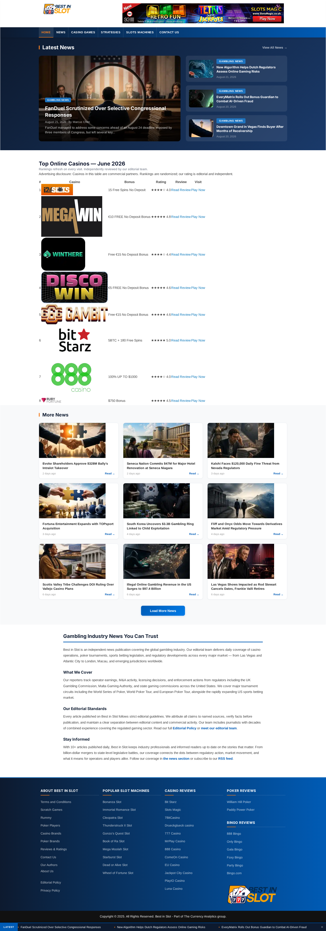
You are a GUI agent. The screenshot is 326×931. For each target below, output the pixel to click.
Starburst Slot (112, 857)
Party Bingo (235, 865)
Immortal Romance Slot (119, 809)
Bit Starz (171, 801)
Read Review (181, 190)
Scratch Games (51, 809)
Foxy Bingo (235, 857)
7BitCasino (172, 817)
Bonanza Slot (112, 801)
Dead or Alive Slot (115, 865)
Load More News (163, 611)
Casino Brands (51, 833)
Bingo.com (234, 873)
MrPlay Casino (175, 841)
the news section (176, 758)
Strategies (110, 32)
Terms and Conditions (56, 801)
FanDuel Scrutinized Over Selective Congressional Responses (59, 927)
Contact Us (169, 32)
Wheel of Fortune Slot (118, 873)
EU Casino (172, 865)
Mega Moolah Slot (115, 849)
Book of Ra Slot (113, 841)
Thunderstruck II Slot (117, 825)
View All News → (274, 47)
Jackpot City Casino (178, 873)
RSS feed (225, 758)
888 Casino (173, 849)
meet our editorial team (219, 728)
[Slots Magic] (203, 13)
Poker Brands (50, 841)
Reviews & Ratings (54, 849)
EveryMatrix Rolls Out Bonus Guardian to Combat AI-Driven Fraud (262, 927)
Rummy (46, 817)
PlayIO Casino (175, 880)
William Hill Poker (239, 801)
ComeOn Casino (176, 857)
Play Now (198, 190)
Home (46, 32)
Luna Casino (174, 888)
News (60, 32)
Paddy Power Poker (241, 809)
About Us (47, 871)
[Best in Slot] (57, 14)
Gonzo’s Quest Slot (116, 833)
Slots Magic (173, 809)
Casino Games (83, 32)
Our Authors (49, 865)
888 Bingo (234, 833)
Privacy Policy (50, 890)
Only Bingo (234, 841)
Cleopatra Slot (113, 817)
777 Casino (173, 833)
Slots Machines (140, 32)
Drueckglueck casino (179, 825)
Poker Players (50, 825)
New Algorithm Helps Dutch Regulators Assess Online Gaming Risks (159, 927)
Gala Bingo (234, 849)
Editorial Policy (184, 728)
